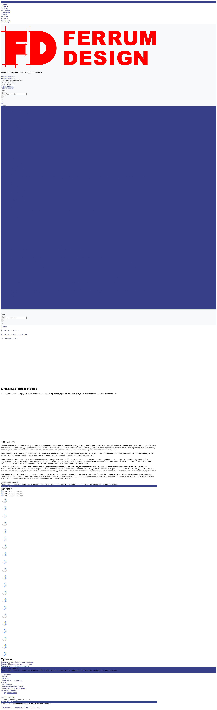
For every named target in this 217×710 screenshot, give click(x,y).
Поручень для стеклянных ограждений (52, 176)
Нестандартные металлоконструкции (16, 168)
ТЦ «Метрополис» (45, 292)
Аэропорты (5, 247)
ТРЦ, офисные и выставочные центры (16, 288)
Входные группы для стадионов (33, 156)
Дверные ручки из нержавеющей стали (17, 221)
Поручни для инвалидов (11, 227)
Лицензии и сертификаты (11, 680)
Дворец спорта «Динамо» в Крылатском (95, 286)
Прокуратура (6, 245)
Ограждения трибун (9, 193)
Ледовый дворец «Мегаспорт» (13, 286)
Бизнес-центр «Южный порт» (65, 292)
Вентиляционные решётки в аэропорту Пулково (68, 250)
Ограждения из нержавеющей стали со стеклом (35, 180)
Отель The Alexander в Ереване (14, 282)
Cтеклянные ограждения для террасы (77, 211)
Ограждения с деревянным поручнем (16, 189)
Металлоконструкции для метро (14, 146)
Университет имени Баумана (104, 278)
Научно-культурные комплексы (13, 276)
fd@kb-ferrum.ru (7, 87)
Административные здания (12, 243)
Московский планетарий (82, 278)
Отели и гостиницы (9, 280)
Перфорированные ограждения (14, 201)
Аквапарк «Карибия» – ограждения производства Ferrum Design (62, 258)
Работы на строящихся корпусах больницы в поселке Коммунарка (126, 268)
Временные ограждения (11, 160)
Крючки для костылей (10, 225)
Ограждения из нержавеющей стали (16, 174)
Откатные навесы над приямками (62, 164)
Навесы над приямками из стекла (34, 164)
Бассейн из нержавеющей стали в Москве (76, 254)
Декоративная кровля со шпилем (130, 278)
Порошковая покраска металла (13, 237)
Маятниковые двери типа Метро (14, 130)
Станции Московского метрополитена (50, 274)
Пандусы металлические (11, 197)
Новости (4, 676)
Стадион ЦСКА (72, 286)
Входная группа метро (10, 148)
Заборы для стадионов (10, 156)
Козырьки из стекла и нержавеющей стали (119, 164)
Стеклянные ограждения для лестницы (17, 211)
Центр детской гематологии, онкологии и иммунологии (111, 258)
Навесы (4, 162)
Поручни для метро (24, 152)
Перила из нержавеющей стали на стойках (18, 176)
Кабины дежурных (8, 152)
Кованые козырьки (32, 166)
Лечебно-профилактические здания (16, 266)
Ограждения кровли (9, 185)
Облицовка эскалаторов (11, 172)
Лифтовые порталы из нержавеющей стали (18, 126)
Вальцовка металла (9, 239)
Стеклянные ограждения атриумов (47, 211)
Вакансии (5, 678)
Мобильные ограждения (11, 158)
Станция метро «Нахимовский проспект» (18, 274)
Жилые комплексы (8, 260)
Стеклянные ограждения (11, 209)
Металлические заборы (10, 122)
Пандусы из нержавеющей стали (35, 197)
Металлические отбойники (12, 140)
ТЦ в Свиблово (149, 290)
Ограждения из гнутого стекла (106, 211)
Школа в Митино (29, 258)
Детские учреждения (10, 256)
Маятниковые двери (9, 128)
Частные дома (7, 294)
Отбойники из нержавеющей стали (15, 142)
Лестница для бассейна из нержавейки (43, 113)
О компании (6, 674)
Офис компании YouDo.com (91, 290)
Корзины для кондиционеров (13, 124)
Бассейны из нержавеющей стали (15, 111)
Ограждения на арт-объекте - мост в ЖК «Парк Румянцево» (25, 262)
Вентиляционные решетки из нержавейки (18, 207)
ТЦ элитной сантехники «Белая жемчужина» (19, 292)
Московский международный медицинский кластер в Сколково (27, 268)
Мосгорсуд (96, 245)
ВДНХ (121, 290)
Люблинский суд (54, 245)
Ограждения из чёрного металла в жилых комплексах (72, 262)
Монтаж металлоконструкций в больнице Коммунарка (76, 268)
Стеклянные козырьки (146, 164)
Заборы (4, 120)
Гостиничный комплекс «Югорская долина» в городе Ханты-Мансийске (56, 282)
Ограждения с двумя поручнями (124, 180)
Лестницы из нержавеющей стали (15, 134)
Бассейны (5, 252)
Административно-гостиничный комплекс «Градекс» (22, 290)
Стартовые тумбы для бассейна (14, 113)
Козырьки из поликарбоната (12, 166)
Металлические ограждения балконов (16, 136)
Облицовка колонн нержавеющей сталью (18, 170)
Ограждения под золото (62, 178)
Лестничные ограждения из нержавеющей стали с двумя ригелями (83, 180)
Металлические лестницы (11, 132)
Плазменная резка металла (12, 235)
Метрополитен (7, 272)
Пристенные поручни (10, 203)
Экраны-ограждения (9, 217)
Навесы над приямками (11, 164)
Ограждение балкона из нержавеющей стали (19, 138)
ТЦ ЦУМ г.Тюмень (111, 290)
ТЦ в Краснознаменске (133, 290)
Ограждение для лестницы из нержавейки (125, 176)
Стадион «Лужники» (57, 286)
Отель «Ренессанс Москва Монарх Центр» (102, 282)
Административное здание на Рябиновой (29, 245)
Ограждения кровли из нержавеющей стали (19, 187)
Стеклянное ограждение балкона (132, 211)
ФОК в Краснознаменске (48, 254)
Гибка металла (7, 233)
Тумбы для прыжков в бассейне (14, 229)
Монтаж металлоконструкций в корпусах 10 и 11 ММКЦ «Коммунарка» (59, 270)
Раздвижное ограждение (129, 178)
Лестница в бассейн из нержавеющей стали (19, 254)
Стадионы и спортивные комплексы (15, 284)
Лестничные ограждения (79, 176)
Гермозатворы (38, 152)
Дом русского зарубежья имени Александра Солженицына (47, 278)
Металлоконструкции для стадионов (16, 154)
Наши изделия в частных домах (14, 296)
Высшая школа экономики (12, 278)
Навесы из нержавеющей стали (89, 164)
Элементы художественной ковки (14, 215)
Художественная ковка (10, 213)
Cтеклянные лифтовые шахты (13, 109)
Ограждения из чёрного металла (14, 182)
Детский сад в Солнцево (11, 258)
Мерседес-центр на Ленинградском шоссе (62, 290)
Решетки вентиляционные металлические (18, 205)
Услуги (3, 682)
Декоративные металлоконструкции (16, 117)
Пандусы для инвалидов (11, 195)
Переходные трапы (9, 199)
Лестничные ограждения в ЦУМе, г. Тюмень (95, 292)
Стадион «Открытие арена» (37, 286)
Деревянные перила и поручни (13, 191)
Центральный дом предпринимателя (76, 245)
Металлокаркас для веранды (13, 144)
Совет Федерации (108, 245)
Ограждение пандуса (99, 176)
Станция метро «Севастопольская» (80, 274)
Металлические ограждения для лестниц (35, 178)
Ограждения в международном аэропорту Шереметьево (24, 250)
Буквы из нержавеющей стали (13, 115)
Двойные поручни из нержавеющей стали (90, 178)
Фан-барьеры (113, 178)
